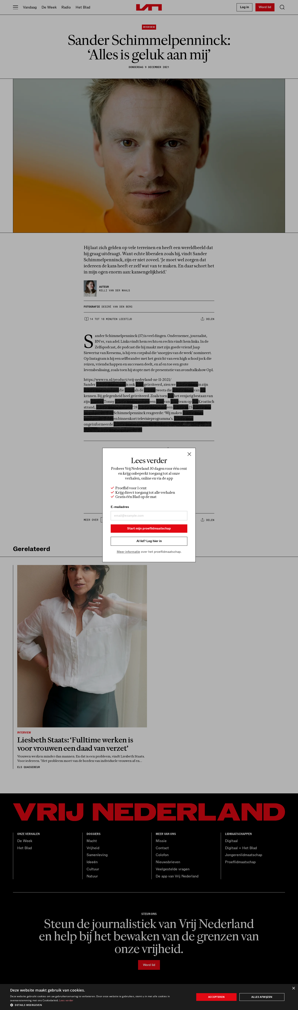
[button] (99, 1004)
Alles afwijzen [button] (261, 997)
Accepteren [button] (216, 997)
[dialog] (149, 997)
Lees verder (66, 1000)
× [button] (293, 988)
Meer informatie (128, 552)
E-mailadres (120, 507)
